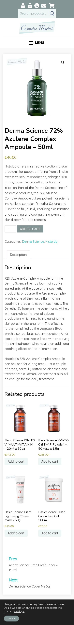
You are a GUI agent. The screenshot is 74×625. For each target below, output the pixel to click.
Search (52, 13)
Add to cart (30, 229)
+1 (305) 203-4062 (36, 5)
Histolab (51, 241)
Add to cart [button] (16, 461)
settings (19, 611)
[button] (62, 62)
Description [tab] (18, 255)
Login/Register (29, 5)
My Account (23, 5)
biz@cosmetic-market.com (43, 5)
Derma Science (33, 241)
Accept (11, 618)
